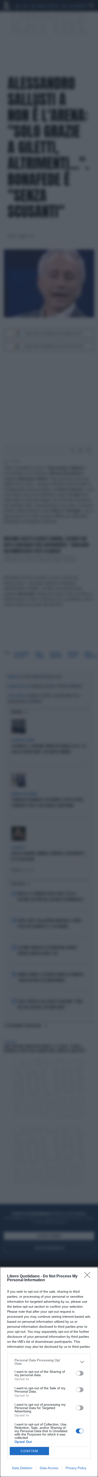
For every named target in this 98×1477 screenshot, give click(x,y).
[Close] (88, 1276)
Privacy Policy (76, 1468)
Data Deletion (22, 1468)
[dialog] (49, 1372)
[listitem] (49, 1361)
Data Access (49, 1468)
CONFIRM (29, 1451)
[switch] (79, 1373)
